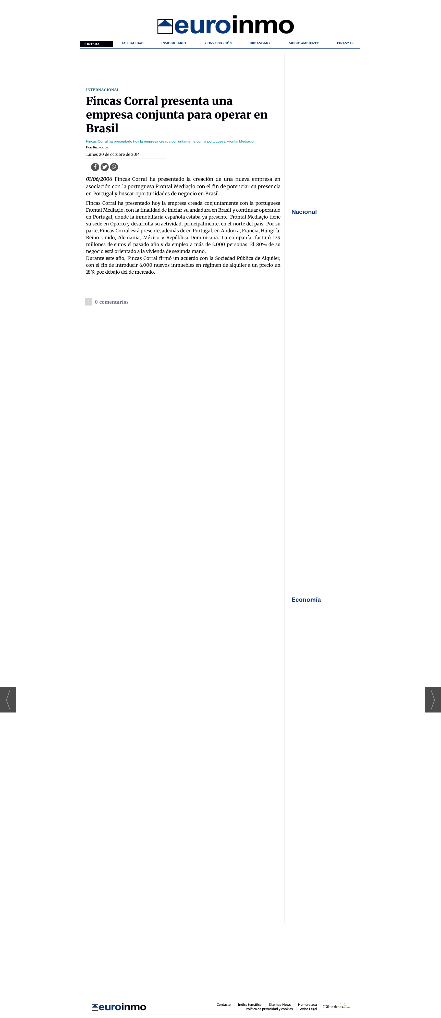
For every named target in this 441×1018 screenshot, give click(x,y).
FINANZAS (345, 43)
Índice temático (250, 1004)
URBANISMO (260, 43)
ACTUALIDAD (132, 43)
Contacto (224, 1004)
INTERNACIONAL (102, 89)
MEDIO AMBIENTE (304, 43)
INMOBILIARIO (173, 43)
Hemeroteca (307, 1004)
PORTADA (91, 44)
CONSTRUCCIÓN (218, 43)
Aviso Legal (308, 1009)
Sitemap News (280, 1004)
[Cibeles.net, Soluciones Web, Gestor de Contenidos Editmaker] (337, 1006)
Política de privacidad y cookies (269, 1009)
